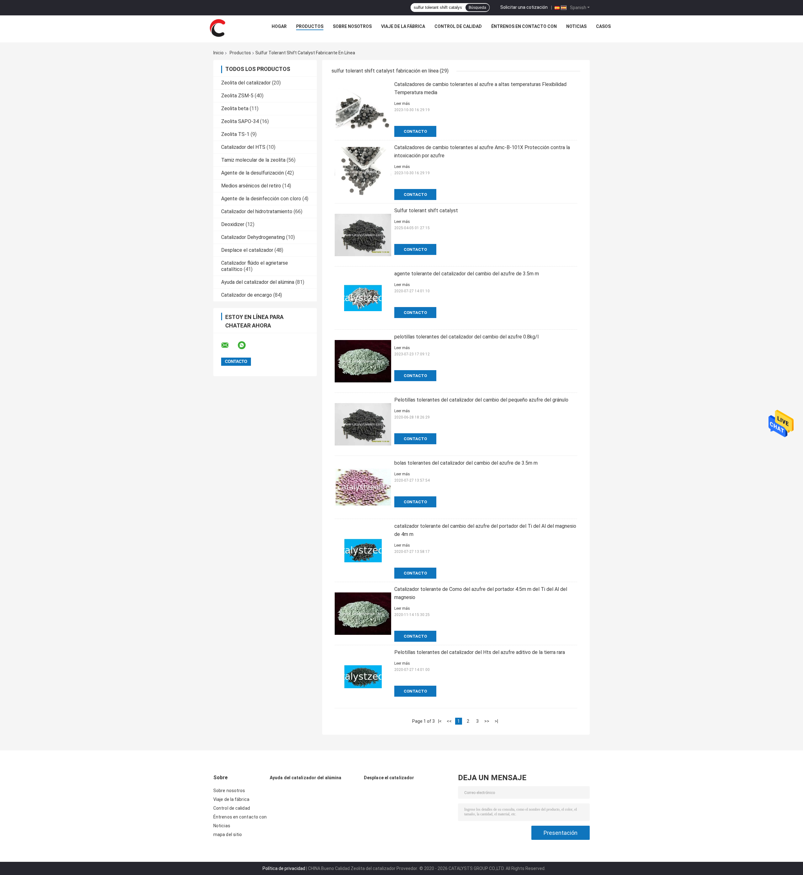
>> (486, 721)
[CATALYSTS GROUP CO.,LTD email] (229, 345)
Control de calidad (458, 26)
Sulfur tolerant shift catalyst (426, 210)
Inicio (218, 52)
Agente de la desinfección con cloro (261, 199)
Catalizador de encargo (246, 295)
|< (440, 721)
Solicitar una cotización (524, 7)
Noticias (576, 26)
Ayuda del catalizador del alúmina (257, 282)
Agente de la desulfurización (252, 173)
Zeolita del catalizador (246, 83)
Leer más (402, 103)
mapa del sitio (227, 834)
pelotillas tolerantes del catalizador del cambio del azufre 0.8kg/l (466, 337)
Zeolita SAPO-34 (240, 121)
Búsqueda (477, 7)
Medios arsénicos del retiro (251, 186)
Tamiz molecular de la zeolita (253, 160)
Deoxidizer (232, 224)
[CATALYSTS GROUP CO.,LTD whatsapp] (245, 345)
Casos (603, 26)
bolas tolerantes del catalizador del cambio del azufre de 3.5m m (466, 463)
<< (449, 721)
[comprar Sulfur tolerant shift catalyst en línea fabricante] (363, 235)
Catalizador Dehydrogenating (253, 237)
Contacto (415, 131)
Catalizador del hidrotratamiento (256, 211)
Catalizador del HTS (243, 147)
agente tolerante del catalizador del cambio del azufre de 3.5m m (466, 274)
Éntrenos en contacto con (524, 26)
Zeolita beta (234, 108)
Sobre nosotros (352, 26)
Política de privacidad (284, 868)
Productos (309, 26)
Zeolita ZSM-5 (237, 96)
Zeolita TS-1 (235, 134)
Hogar (279, 26)
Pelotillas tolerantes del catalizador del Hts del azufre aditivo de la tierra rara (479, 652)
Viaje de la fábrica (403, 26)
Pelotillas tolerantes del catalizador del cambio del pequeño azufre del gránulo (481, 400)
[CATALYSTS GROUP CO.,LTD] (217, 28)
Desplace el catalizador (247, 250)
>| (496, 721)
